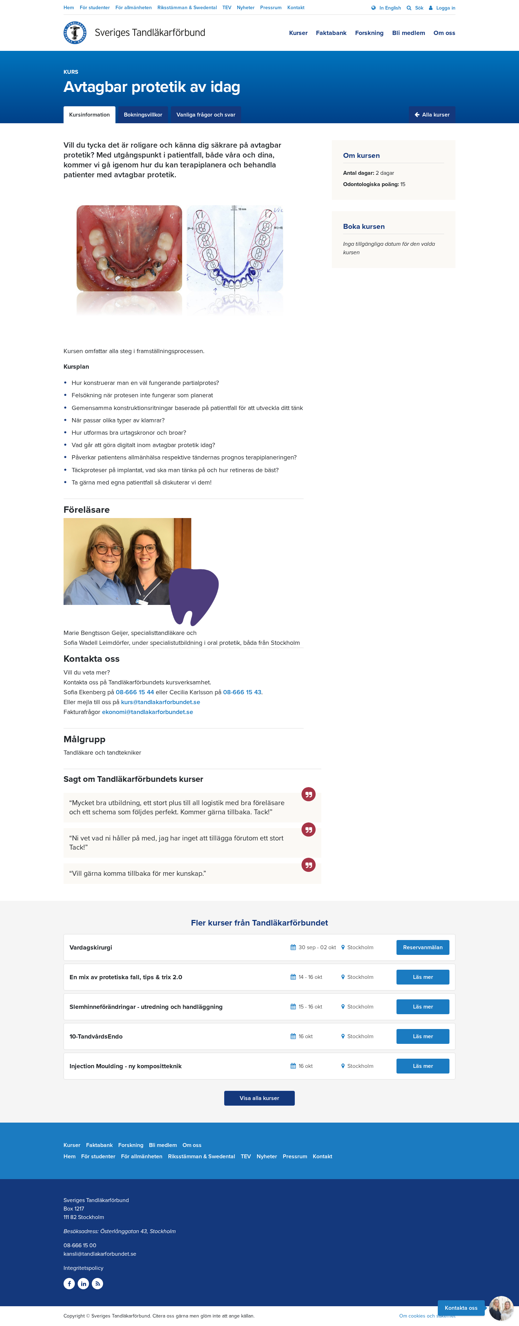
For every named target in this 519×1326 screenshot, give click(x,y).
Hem (69, 8)
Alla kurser (435, 114)
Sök (418, 8)
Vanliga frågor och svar (206, 114)
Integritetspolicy (83, 1268)
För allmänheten (133, 8)
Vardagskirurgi (91, 947)
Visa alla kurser (259, 1098)
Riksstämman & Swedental (187, 8)
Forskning (369, 33)
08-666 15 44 (135, 692)
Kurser (298, 33)
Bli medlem (408, 33)
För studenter (95, 8)
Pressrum (271, 8)
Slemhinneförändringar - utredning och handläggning (146, 1007)
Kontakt (295, 8)
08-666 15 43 (242, 692)
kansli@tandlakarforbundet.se (100, 1253)
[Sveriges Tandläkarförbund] (134, 32)
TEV (226, 8)
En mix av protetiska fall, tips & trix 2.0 (126, 977)
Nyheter (246, 8)
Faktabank (331, 33)
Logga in (445, 8)
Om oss (444, 33)
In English (389, 8)
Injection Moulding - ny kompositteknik (126, 1066)
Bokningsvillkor (143, 114)
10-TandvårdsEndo (96, 1036)
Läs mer (423, 977)
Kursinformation (89, 114)
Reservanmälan (423, 947)
